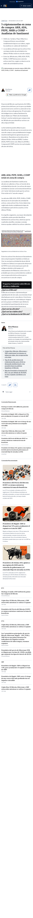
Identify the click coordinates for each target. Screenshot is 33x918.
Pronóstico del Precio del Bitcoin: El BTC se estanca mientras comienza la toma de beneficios (14, 440)
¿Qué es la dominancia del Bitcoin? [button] (15, 314)
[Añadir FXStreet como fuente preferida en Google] (16, 94)
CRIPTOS (4, 20)
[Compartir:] (30, 90)
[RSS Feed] (15, 385)
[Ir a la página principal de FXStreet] (5, 6)
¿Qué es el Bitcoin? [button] (9, 290)
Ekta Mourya (8, 89)
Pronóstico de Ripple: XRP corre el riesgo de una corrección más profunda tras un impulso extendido (16, 423)
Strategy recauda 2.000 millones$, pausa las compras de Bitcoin (15, 593)
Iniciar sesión (27, 6)
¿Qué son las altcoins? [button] (10, 309)
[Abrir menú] (1, 5)
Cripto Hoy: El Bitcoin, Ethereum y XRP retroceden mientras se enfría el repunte (16, 601)
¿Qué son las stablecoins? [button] (12, 311)
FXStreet (7, 91)
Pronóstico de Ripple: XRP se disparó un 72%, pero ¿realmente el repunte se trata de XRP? (16, 526)
